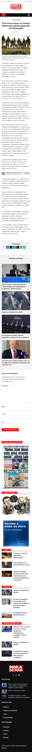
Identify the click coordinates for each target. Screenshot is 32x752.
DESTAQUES (6, 679)
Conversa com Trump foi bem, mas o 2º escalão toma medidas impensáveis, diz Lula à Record (16, 363)
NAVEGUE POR (7, 702)
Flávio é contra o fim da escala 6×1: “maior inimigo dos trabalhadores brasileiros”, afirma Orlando (14, 287)
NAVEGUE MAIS (7, 722)
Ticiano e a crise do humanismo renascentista (20, 555)
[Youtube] (29, 1)
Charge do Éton (9, 493)
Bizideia (4, 748)
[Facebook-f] (26, 1)
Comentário (5, 385)
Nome (4, 406)
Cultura (6, 550)
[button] (28, 15)
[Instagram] (27, 1)
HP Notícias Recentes (11, 623)
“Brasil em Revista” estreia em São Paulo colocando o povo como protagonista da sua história (21, 576)
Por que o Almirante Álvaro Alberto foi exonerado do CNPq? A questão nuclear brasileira (21, 603)
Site (3, 421)
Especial (6, 587)
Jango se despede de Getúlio (12, 312)
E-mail (4, 414)
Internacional (17, 19)
